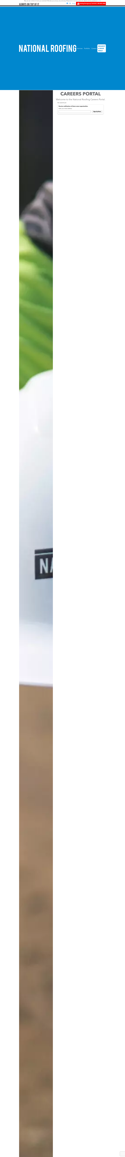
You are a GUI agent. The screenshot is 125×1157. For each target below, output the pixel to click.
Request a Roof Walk (101, 49)
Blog (73, 3)
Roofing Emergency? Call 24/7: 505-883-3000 (92, 3)
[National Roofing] (47, 48)
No (100, 1)
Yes (98, 1)
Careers (94, 48)
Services (80, 48)
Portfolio (87, 48)
